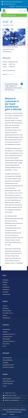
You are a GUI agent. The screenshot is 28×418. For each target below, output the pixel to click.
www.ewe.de (10, 74)
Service (4, 346)
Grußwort (5, 305)
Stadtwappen (6, 308)
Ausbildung (5, 362)
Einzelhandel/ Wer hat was (9, 334)
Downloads (5, 292)
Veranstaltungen (6, 329)
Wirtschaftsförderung (7, 360)
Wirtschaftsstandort (7, 357)
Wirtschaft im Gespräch (8, 367)
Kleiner (25, 6)
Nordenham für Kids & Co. (9, 341)
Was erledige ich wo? (8, 313)
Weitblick (5, 284)
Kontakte (5, 315)
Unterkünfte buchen (7, 336)
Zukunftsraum (6, 287)
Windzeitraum (6, 289)
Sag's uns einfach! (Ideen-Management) (13, 1)
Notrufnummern (6, 294)
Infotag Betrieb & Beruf (8, 364)
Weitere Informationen (14, 416)
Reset (21, 6)
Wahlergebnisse (6, 317)
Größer (17, 6)
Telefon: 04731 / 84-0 (10, 393)
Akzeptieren (4, 414)
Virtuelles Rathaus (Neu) (9, 4)
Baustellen (5, 282)
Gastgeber (5, 331)
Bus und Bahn (6, 343)
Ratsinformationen (7, 310)
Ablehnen (12, 414)
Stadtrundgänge (6, 339)
